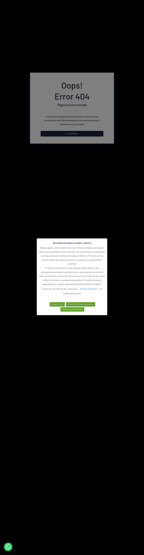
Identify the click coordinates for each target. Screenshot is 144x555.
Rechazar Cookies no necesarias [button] (81, 304)
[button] (8, 547)
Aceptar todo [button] (57, 304)
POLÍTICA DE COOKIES (89, 289)
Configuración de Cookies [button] (72, 309)
